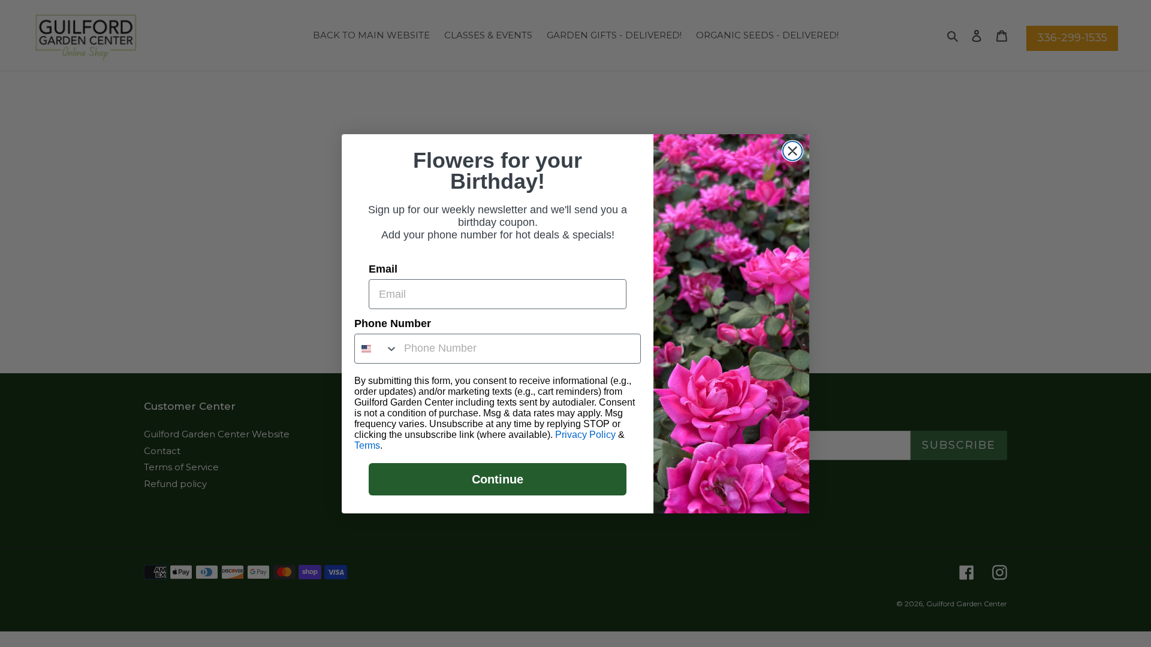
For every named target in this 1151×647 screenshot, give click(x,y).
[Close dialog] (792, 151)
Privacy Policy (585, 435)
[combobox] (376, 348)
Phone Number (392, 323)
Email (383, 269)
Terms (367, 445)
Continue (497, 479)
